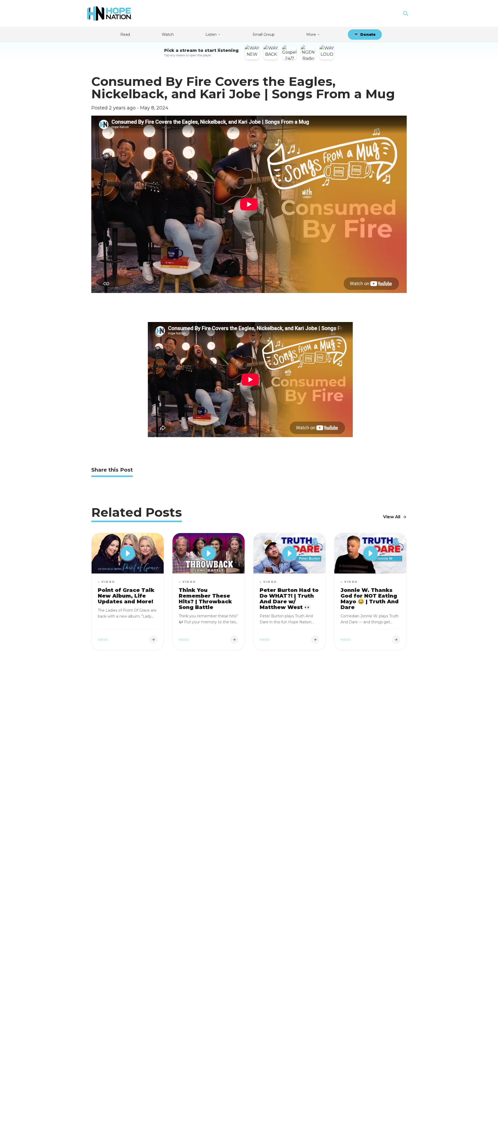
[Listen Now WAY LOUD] (327, 52)
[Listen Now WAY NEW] (252, 52)
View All (391, 516)
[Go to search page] (405, 13)
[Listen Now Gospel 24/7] (289, 52)
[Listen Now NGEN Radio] (308, 52)
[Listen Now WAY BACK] (271, 52)
